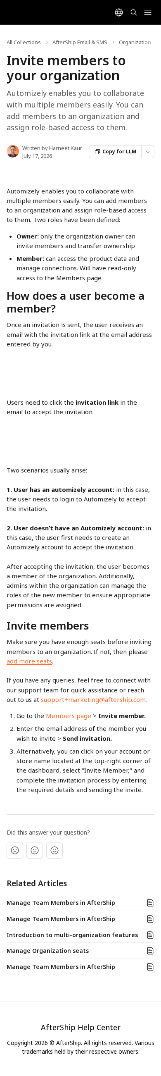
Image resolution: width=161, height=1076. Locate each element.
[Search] (133, 12)
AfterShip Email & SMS (79, 42)
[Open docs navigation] (147, 12)
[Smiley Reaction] (54, 850)
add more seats (29, 661)
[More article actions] (147, 151)
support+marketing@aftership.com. (94, 699)
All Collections (24, 42)
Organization (135, 42)
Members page (68, 715)
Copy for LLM (119, 151)
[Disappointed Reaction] (15, 850)
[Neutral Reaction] (34, 850)
